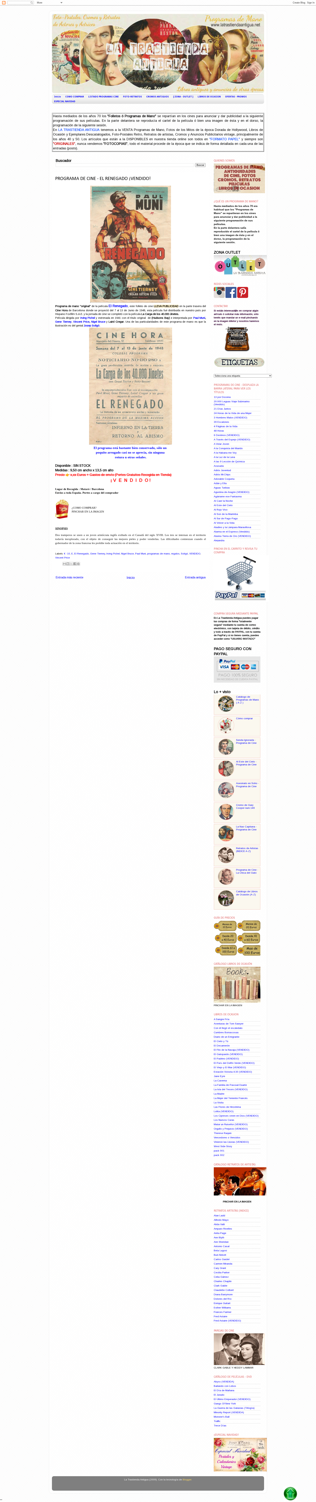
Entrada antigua (195, 577)
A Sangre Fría (221, 1019)
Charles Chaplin (223, 1281)
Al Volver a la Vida (224, 522)
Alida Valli (219, 1224)
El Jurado (219, 1394)
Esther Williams (222, 1307)
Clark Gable (220, 1285)
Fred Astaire (220, 1316)
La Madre (219, 1093)
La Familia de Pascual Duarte (230, 1085)
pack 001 (219, 1150)
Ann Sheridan (221, 1242)
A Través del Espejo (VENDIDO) (232, 439)
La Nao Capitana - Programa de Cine (246, 828)
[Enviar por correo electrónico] (64, 564)
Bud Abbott (220, 1255)
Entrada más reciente (69, 577)
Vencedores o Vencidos (227, 1137)
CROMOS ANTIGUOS (157, 96)
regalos (175, 553)
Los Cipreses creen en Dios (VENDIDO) (236, 1115)
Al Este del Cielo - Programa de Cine (246, 763)
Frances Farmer (222, 1312)
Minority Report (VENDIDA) (229, 1412)
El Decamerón (222, 1045)
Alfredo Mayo (221, 1220)
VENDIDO (194, 553)
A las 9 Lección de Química (229, 461)
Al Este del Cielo (223, 505)
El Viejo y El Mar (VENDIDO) (230, 1067)
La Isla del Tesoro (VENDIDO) (231, 1089)
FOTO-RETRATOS (132, 96)
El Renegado (81, 553)
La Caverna (220, 1080)
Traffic (217, 1421)
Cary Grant (220, 1268)
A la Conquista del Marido (228, 448)
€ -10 (67, 553)
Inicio (57, 96)
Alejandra (219, 540)
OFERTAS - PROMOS (236, 96)
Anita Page (220, 1233)
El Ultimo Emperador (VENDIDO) (232, 1399)
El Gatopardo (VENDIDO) (228, 1054)
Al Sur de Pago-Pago (226, 518)
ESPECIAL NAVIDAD (64, 101)
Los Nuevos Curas (224, 1120)
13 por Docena (222, 397)
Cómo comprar (244, 718)
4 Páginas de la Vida (225, 426)
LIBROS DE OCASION (209, 96)
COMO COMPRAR (74, 96)
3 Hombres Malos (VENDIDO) (230, 417)
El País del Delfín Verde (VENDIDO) (234, 1063)
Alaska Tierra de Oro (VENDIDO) (232, 536)
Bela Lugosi (220, 1250)
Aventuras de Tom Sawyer (228, 1023)
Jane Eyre (219, 1076)
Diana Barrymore (223, 1294)
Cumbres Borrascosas (226, 1032)
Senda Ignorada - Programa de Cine (246, 741)
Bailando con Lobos (225, 1386)
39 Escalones (221, 422)
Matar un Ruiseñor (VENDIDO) (231, 1124)
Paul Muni (199, 317)
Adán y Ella (220, 483)
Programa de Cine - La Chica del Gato (247, 871)
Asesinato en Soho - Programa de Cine (247, 785)
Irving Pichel (113, 553)
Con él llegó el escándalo (228, 1028)
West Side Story (223, 1146)
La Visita (218, 1102)
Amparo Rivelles (223, 1228)
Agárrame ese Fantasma (228, 496)
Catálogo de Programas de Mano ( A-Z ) (247, 699)
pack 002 (219, 1155)
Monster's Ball (222, 1416)
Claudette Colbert (224, 1290)
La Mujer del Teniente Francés (231, 1098)
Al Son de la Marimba (226, 514)
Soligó (184, 553)
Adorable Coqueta (224, 479)
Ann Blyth (219, 1237)
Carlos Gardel (222, 1259)
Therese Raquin (223, 1133)
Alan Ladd (219, 1215)
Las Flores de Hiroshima (227, 1107)
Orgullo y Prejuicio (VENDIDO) (231, 1128)
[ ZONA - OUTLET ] (183, 96)
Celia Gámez (221, 1277)
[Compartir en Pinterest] (78, 564)
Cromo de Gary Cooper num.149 (245, 806)
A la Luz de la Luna (224, 457)
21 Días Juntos (222, 408)
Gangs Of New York (225, 1403)
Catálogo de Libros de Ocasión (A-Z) (247, 893)
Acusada (219, 466)
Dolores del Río (223, 1298)
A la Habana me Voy (225, 452)
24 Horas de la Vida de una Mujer (232, 413)
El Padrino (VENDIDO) (226, 1058)
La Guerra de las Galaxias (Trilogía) (234, 1408)
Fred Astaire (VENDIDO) (227, 1320)
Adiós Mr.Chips (222, 474)
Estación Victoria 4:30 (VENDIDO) (233, 1071)
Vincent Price (81, 321)
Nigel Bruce (98, 321)
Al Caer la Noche (223, 501)
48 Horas (219, 430)
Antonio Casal (222, 1246)
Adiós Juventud (222, 470)
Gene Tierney (63, 321)
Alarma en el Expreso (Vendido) (232, 531)
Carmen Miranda (223, 1263)
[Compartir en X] (71, 564)
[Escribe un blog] (68, 564)
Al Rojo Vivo (220, 509)
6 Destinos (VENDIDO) (227, 435)
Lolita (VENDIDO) (224, 1111)
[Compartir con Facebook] (75, 564)
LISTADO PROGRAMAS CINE (103, 96)
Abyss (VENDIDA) (224, 1381)
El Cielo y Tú (221, 1041)
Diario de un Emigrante (226, 1036)
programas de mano (158, 553)
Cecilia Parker (222, 1272)
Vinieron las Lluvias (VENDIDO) (231, 1142)
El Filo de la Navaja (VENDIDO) (231, 1049)
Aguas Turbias (222, 487)
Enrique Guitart (222, 1303)
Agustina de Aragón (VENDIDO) (231, 492)
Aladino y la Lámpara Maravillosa (232, 527)
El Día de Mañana (224, 1390)
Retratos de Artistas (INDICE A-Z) (247, 850)
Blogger (187, 1479)
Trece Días (220, 1425)
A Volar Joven (221, 444)
